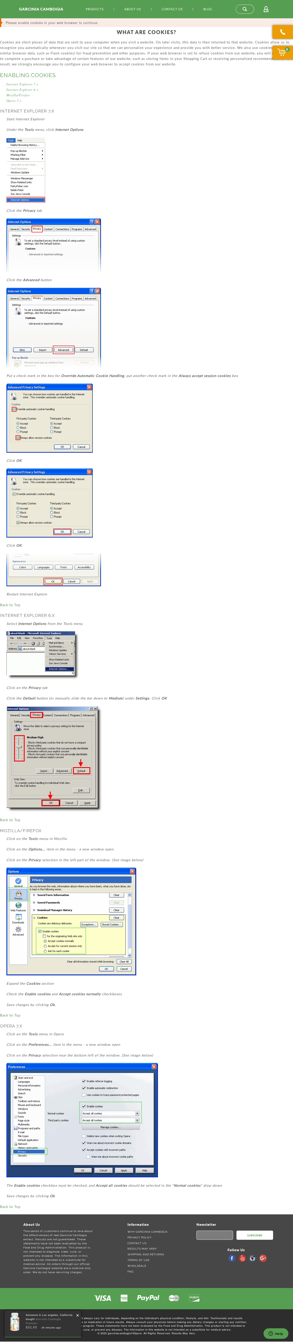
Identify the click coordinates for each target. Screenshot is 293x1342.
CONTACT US (137, 1243)
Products (95, 9)
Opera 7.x (13, 100)
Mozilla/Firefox (18, 95)
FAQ (130, 1271)
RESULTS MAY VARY (142, 1248)
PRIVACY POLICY (140, 1237)
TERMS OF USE (138, 1260)
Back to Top (10, 605)
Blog (207, 9)
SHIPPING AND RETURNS (146, 1254)
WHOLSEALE (137, 1265)
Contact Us (172, 9)
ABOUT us (132, 9)
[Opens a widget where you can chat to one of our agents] (275, 1334)
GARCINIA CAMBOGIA (41, 9)
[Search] (245, 9)
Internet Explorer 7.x (22, 84)
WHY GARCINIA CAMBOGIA (148, 1231)
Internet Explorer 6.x (22, 89)
